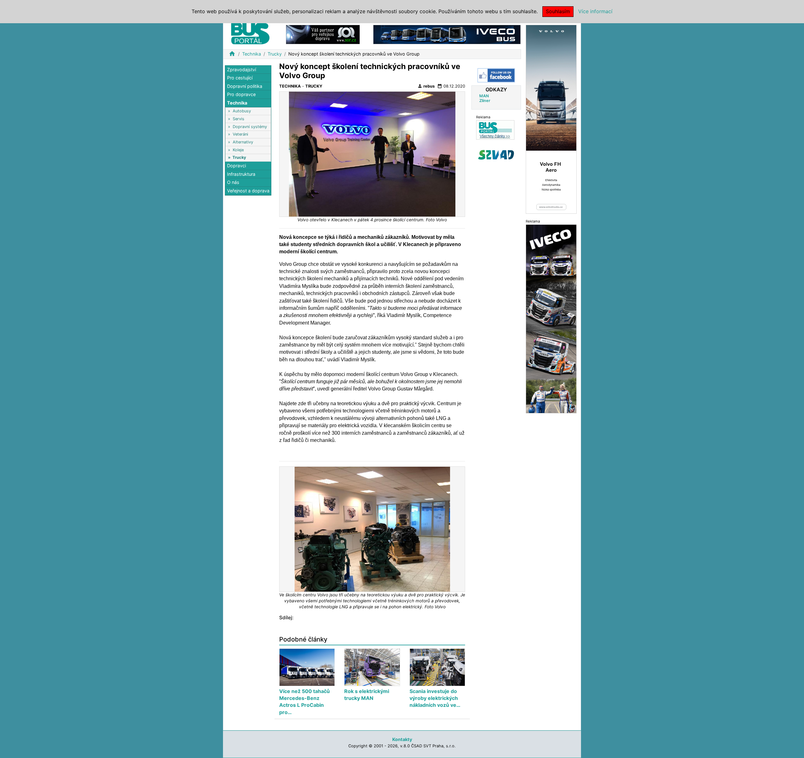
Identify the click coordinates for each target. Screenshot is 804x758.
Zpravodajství (241, 69)
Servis (238, 118)
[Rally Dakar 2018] (551, 318)
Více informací (595, 11)
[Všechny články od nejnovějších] (495, 129)
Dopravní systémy (250, 126)
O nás (233, 182)
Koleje (238, 150)
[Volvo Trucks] (551, 118)
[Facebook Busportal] (496, 75)
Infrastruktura (241, 174)
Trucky (275, 53)
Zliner (484, 100)
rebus (426, 86)
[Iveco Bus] (447, 34)
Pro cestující (240, 78)
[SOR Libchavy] (323, 34)
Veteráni (240, 134)
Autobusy (242, 111)
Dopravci (236, 166)
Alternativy (243, 142)
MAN (484, 96)
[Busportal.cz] (250, 33)
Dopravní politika (244, 86)
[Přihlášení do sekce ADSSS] (496, 155)
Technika (251, 53)
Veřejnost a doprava (248, 190)
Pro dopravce (241, 94)
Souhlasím (558, 11)
